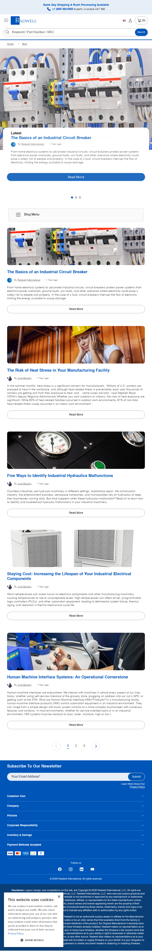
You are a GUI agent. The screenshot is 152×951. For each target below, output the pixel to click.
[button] (33, 940)
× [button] (58, 896)
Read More (76, 309)
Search (141, 32)
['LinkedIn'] (81, 869)
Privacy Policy (137, 787)
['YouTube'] (92, 869)
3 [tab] (80, 197)
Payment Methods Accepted (24, 845)
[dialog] (33, 919)
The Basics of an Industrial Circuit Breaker (51, 138)
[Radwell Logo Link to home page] (24, 20)
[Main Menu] (6, 20)
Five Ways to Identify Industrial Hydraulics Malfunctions (60, 476)
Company (13, 806)
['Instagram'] (70, 869)
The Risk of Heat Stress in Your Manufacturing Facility (58, 371)
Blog (24, 44)
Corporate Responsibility (22, 825)
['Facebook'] (59, 869)
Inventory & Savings (19, 835)
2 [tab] (76, 197)
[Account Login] (130, 20)
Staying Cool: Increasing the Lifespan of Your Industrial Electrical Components (69, 576)
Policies (12, 815)
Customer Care (16, 796)
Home (10, 44)
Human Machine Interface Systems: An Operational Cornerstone (67, 677)
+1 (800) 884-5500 (78, 9)
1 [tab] (72, 197)
